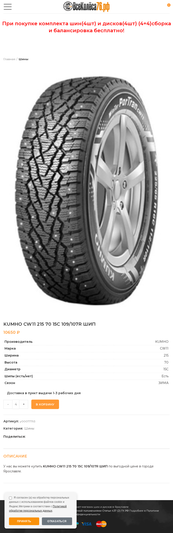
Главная (9, 59)
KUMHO (161, 342)
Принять (24, 521)
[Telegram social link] (56, 436)
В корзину (45, 404)
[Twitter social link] (35, 436)
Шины (23, 59)
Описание (15, 456)
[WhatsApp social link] (45, 436)
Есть (165, 376)
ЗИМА (163, 383)
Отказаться (56, 521)
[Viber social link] (61, 436)
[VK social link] (50, 436)
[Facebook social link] (30, 436)
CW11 (164, 348)
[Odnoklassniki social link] (40, 436)
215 (166, 355)
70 (166, 362)
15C (165, 369)
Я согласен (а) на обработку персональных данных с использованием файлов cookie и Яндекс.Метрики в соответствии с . (39, 504)
